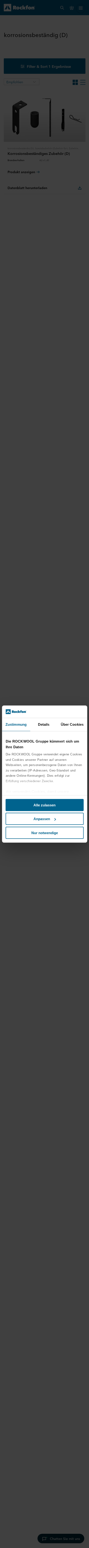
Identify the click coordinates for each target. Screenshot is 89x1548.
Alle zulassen (44, 805)
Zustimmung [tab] (16, 724)
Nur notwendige (44, 833)
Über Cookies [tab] (72, 724)
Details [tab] (44, 724)
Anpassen (41, 819)
